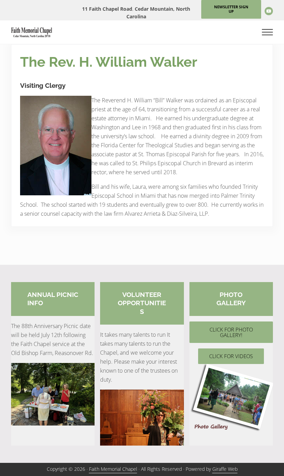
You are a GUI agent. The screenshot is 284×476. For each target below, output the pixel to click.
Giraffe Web (225, 469)
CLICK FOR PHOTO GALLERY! (231, 332)
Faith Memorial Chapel (113, 469)
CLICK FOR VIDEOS (231, 356)
